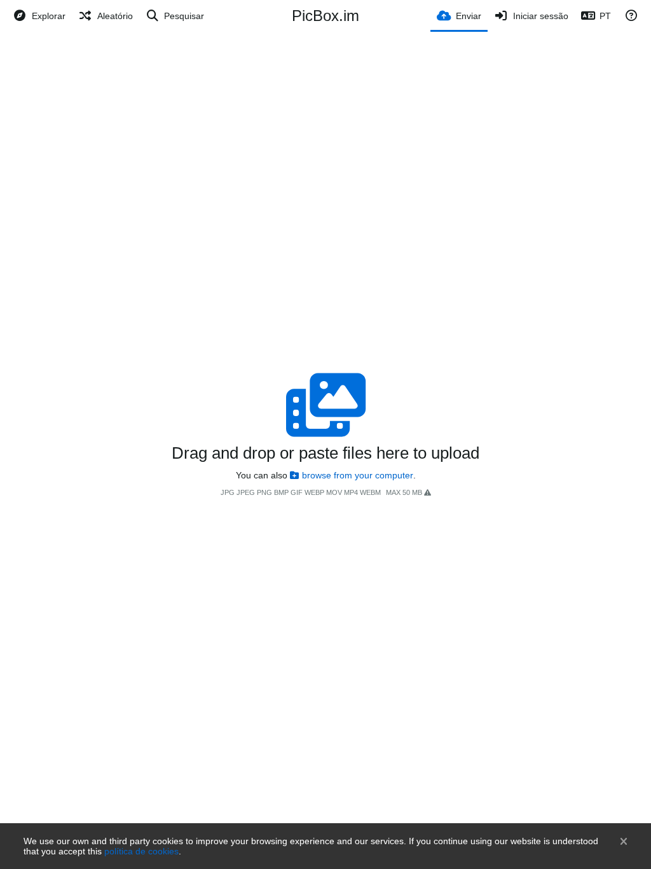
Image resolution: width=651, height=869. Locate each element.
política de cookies (141, 851)
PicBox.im (325, 15)
